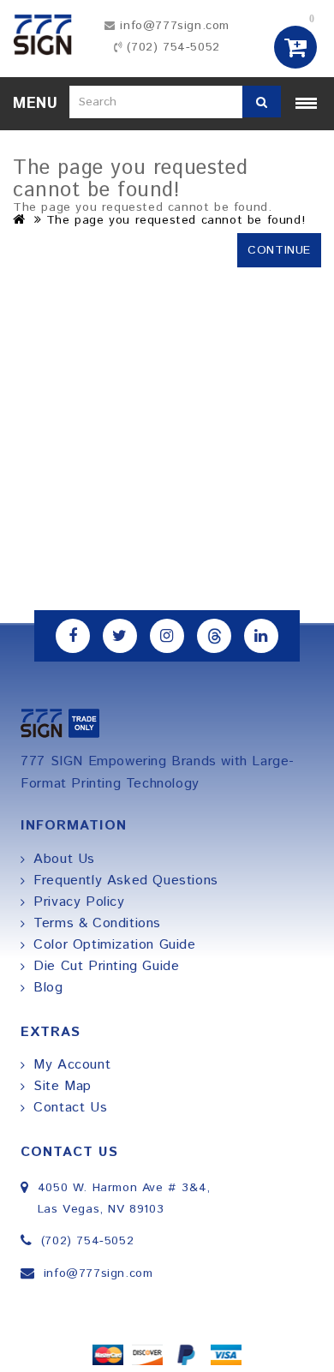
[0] (296, 47)
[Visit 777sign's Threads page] (214, 636)
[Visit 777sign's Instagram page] (167, 636)
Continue (279, 250)
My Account (71, 1065)
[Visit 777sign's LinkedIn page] (261, 636)
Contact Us (70, 1107)
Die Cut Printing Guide (106, 966)
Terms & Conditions (97, 923)
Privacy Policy (78, 902)
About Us (64, 859)
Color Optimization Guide (114, 945)
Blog (48, 988)
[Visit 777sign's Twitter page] (120, 636)
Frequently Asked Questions (125, 880)
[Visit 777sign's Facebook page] (73, 636)
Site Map (62, 1086)
